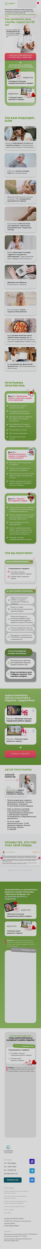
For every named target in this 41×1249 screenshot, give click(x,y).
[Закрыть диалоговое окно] (38, 3)
